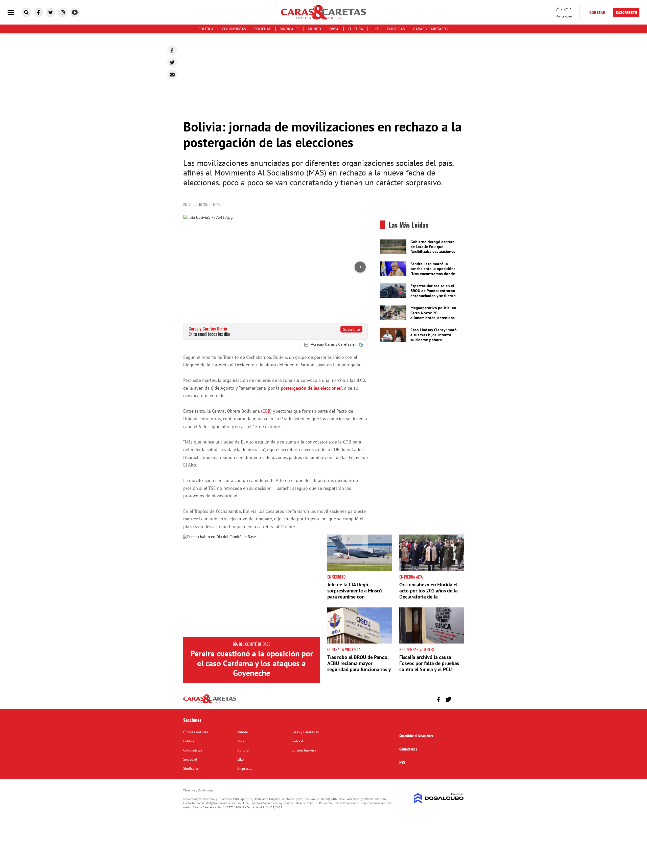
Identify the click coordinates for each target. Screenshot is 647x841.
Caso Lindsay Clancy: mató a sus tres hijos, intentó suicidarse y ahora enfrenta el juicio (433, 337)
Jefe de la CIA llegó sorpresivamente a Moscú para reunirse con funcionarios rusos (354, 593)
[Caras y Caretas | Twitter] (50, 12)
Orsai (334, 29)
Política (206, 29)
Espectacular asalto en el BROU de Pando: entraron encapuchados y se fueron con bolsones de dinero (433, 293)
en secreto (336, 577)
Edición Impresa (303, 750)
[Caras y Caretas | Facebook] (38, 12)
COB (266, 411)
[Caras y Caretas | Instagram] (62, 12)
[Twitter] (172, 62)
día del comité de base (251, 644)
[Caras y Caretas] (209, 702)
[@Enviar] (172, 74)
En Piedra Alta (411, 577)
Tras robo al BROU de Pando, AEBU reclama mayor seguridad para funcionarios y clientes (359, 666)
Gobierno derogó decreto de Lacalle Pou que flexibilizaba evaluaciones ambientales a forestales (432, 249)
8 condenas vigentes (416, 649)
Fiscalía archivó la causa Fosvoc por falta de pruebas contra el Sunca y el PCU (429, 663)
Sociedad (262, 29)
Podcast (297, 741)
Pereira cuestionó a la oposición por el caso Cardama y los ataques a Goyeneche (251, 663)
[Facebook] (172, 50)
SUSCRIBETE (626, 12)
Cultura (355, 29)
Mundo (314, 29)
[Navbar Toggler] (14, 12)
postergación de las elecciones (311, 388)
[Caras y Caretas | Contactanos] (458, 699)
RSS (402, 762)
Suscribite (351, 329)
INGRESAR (596, 12)
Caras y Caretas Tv (431, 29)
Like (375, 29)
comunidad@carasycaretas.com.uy (219, 803)
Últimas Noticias (195, 732)
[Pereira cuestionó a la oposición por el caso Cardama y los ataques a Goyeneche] (251, 586)
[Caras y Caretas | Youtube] (75, 12)
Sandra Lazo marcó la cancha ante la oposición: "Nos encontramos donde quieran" (432, 271)
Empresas (396, 29)
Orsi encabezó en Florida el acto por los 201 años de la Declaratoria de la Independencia (428, 593)
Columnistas (234, 29)
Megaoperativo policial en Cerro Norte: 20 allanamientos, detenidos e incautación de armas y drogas (433, 317)
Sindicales (289, 29)
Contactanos (408, 748)
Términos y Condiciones (198, 790)
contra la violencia (344, 649)
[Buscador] (26, 12)
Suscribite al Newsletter (416, 735)
